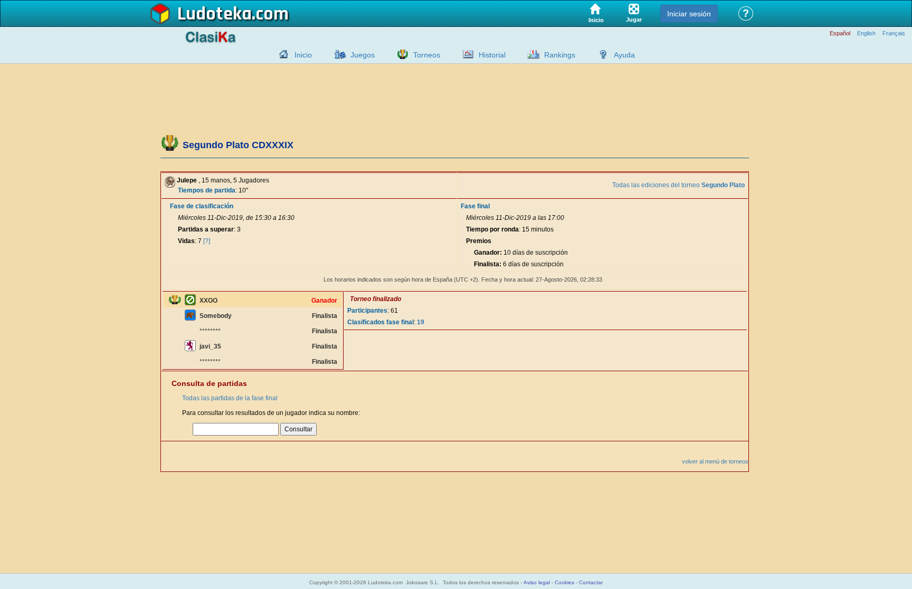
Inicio (303, 55)
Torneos (426, 55)
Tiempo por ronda (492, 229)
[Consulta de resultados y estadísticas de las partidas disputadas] (465, 54)
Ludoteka (214, 14)
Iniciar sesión (689, 13)
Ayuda (624, 55)
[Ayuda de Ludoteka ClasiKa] (600, 54)
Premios (478, 241)
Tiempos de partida (206, 190)
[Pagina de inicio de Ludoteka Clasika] (281, 54)
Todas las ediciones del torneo (678, 185)
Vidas (186, 241)
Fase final (475, 206)
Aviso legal (537, 582)
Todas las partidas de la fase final (230, 398)
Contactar (591, 582)
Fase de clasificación (201, 206)
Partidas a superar (206, 229)
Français (893, 33)
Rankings (559, 55)
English (866, 33)
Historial (492, 55)
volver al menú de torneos (715, 461)
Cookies (564, 582)
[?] (206, 241)
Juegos (362, 55)
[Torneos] (400, 54)
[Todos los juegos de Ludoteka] (337, 54)
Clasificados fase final (380, 322)
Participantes (367, 310)
